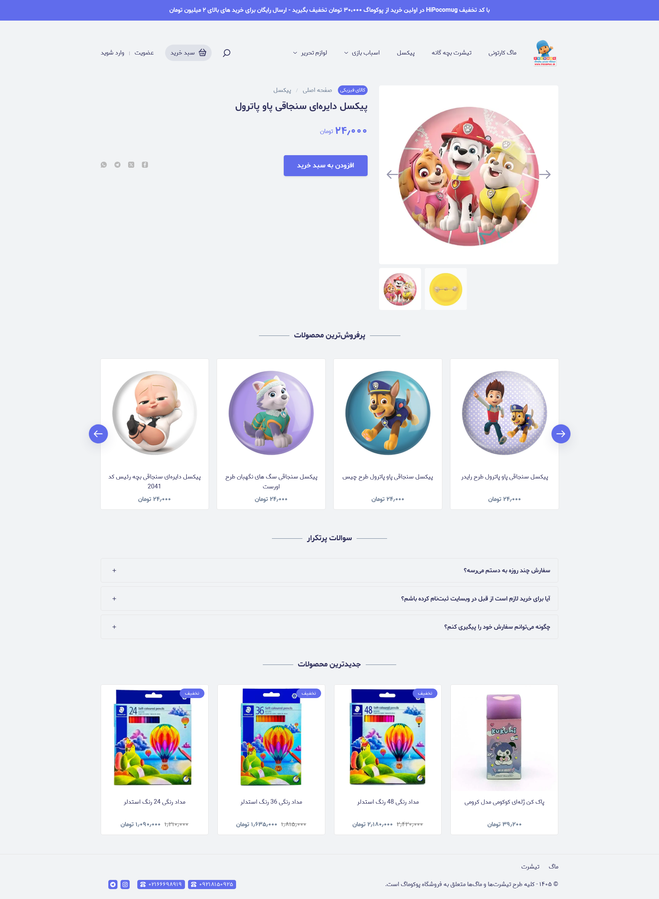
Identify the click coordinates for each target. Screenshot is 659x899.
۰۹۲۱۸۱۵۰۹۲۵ (216, 884)
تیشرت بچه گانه (451, 53)
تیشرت (530, 867)
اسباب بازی (366, 53)
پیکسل (406, 53)
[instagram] (125, 884)
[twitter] (131, 165)
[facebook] (145, 165)
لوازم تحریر (314, 53)
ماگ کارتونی (502, 53)
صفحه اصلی (317, 90)
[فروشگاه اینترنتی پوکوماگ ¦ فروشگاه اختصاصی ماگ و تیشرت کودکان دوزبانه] (545, 53)
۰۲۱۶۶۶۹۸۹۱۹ (165, 884)
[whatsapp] (104, 165)
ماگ (553, 867)
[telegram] (117, 165)
